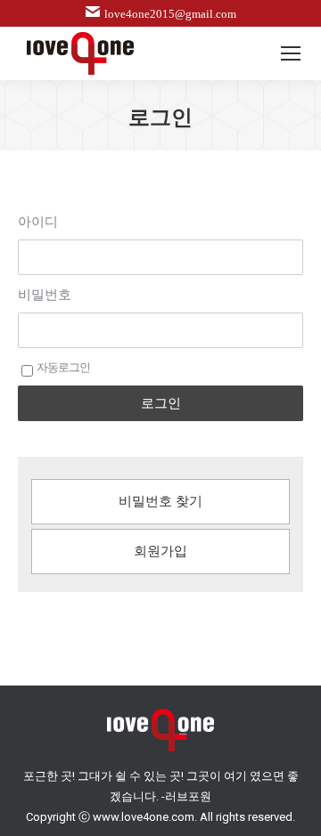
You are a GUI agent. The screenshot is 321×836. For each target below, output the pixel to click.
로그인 (161, 402)
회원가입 (160, 551)
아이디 (38, 222)
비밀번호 (44, 295)
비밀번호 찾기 (160, 501)
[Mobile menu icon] (290, 53)
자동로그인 (63, 367)
